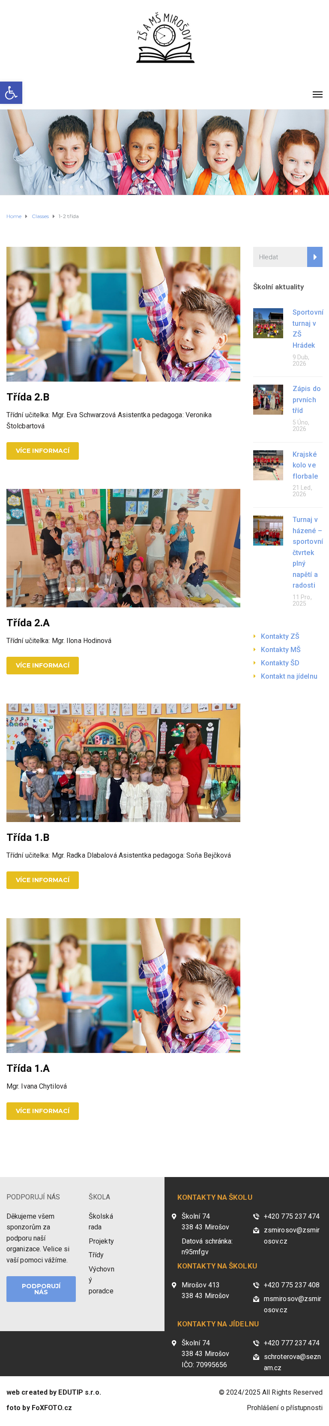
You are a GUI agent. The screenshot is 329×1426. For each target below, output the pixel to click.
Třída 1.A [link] (28, 1068)
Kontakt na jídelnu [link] (289, 676)
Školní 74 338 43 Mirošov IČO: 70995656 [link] (205, 1354)
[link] (11, 93)
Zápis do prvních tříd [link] (307, 400)
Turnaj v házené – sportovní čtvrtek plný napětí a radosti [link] (308, 553)
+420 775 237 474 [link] (292, 1216)
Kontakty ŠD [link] (280, 663)
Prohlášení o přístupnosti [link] (285, 1408)
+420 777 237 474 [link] (292, 1343)
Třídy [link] (96, 1255)
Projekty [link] (101, 1241)
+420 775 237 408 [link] (292, 1285)
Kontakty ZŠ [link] (280, 636)
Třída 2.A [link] (28, 623)
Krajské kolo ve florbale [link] (305, 465)
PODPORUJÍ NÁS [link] (33, 1197)
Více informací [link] (42, 451)
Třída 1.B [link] (27, 837)
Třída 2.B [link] (27, 397)
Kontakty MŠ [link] (281, 650)
